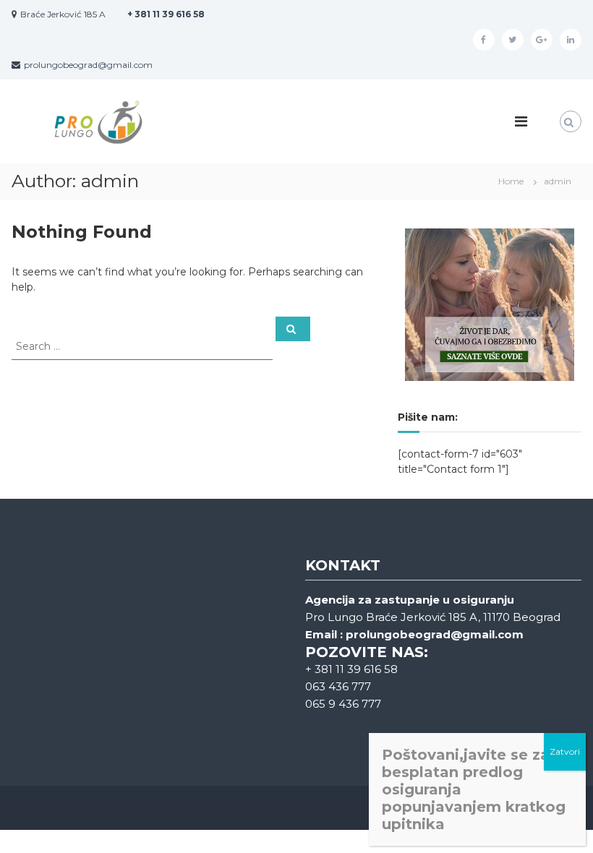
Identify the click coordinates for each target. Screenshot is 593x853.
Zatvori (565, 751)
